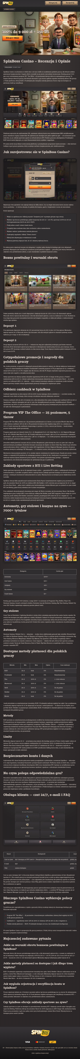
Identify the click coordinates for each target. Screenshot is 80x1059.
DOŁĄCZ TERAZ (12, 38)
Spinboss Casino (9, 9)
